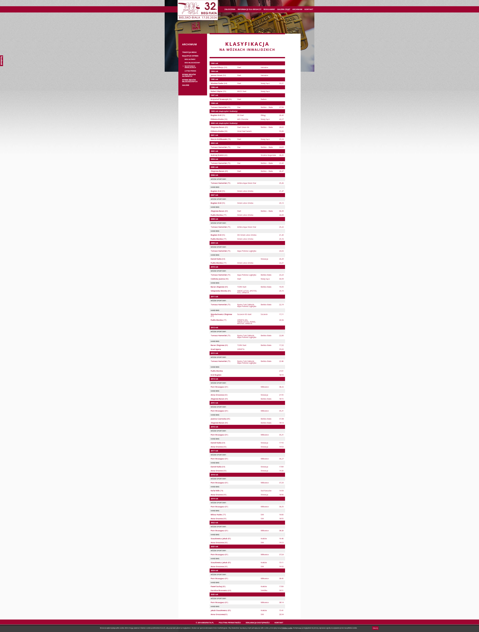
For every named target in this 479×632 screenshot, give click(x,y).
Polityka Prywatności (230, 622)
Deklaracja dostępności (258, 622)
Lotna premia (190, 71)
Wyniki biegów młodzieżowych (189, 80)
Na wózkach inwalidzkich (190, 66)
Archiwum (297, 9)
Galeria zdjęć (283, 9)
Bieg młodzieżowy (192, 62)
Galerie (185, 85)
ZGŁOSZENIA (229, 9)
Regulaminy (269, 9)
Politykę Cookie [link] (287, 628)
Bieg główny (190, 59)
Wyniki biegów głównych (189, 75)
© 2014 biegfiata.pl (205, 622)
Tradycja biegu (189, 52)
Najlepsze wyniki (190, 56)
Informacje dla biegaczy (249, 9)
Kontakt (308, 9)
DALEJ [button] (375, 628)
